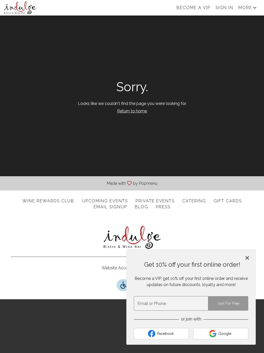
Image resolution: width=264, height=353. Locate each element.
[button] (248, 8)
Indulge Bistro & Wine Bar (132, 237)
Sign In (224, 7)
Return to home (132, 111)
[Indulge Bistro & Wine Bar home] (27, 7)
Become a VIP (193, 7)
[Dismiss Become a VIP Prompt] (247, 258)
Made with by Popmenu (80, 183)
